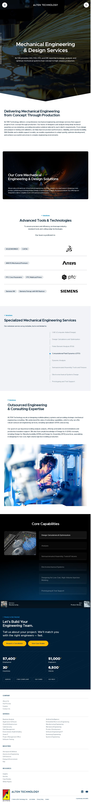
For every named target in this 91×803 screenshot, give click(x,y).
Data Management (9, 727)
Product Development (52, 727)
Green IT (5, 732)
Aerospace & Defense (10, 749)
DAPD (84, 796)
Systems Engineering (52, 734)
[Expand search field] (84, 5)
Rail (4, 759)
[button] (61, 533)
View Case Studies (38, 641)
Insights (5, 772)
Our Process (7, 701)
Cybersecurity (7, 724)
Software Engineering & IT (53, 730)
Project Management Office (12, 734)
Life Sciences (7, 754)
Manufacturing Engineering (54, 722)
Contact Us (6, 706)
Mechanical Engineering (52, 724)
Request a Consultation (14, 641)
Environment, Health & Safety (12, 730)
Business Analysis (8, 717)
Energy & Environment (10, 757)
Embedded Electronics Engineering (56, 719)
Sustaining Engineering (52, 732)
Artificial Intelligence (51, 717)
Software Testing (8, 737)
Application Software (10, 719)
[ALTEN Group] (6, 793)
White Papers (7, 779)
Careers (5, 704)
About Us (6, 699)
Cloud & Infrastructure (10, 722)
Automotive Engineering (11, 752)
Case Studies (7, 777)
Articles (5, 774)
